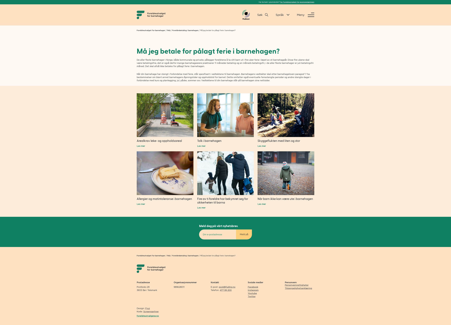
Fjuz (147, 308)
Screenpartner (151, 311)
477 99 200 (226, 290)
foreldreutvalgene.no (148, 316)
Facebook (253, 287)
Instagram (253, 290)
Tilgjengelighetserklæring (298, 288)
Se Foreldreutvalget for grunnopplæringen (297, 2)
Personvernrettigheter (297, 285)
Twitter (252, 296)
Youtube (252, 293)
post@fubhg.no (227, 287)
